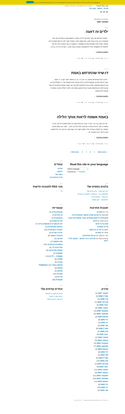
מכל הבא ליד (57, 247)
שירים (60, 277)
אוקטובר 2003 (102, 376)
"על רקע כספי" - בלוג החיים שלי (97, 191)
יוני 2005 (104, 323)
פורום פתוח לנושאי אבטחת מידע (85, 215)
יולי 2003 (104, 384)
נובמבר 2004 (103, 340)
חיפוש (99, 8)
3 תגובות (79, 58)
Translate (82, 172)
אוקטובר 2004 (102, 343)
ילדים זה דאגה (97, 32)
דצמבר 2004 (103, 337)
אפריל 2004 (103, 358)
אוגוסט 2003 (103, 381)
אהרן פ (105, 224)
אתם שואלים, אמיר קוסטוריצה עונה (82, 218)
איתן (105, 58)
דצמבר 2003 (103, 370)
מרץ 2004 (104, 361)
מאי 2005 (104, 325)
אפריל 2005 (103, 328)
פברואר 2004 (102, 364)
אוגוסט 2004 (103, 349)
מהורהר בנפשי (56, 236)
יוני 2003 (104, 387)
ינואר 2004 (103, 367)
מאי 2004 (104, 355)
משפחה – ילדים (55, 256)
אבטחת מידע (57, 212)
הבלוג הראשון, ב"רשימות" (53, 293)
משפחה (59, 253)
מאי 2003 (104, 390)
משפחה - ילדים (88, 58)
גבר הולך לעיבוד (102, 6)
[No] (123, 2)
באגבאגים (58, 218)
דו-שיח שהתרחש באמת (89, 73)
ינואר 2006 (103, 305)
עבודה (59, 262)
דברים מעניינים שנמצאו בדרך (50, 224)
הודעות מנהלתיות (55, 227)
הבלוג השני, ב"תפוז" (55, 296)
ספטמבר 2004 (102, 346)
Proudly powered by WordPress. (91, 400)
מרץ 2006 (104, 299)
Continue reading (101, 52)
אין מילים (58, 215)
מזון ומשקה (57, 241)
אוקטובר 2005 (102, 311)
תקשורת (59, 280)
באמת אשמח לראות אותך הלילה (82, 117)
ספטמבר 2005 (102, 314)
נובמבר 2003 (103, 373)
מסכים (99, 212)
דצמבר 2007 (103, 293)
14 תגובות (80, 143)
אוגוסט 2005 (103, 317)
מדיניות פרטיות (56, 177)
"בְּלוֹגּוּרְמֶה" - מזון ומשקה (100, 200)
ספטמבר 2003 (102, 378)
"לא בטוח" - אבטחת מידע (99, 197)
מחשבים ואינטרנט (54, 244)
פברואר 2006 (102, 302)
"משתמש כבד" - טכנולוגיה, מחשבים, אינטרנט (92, 194)
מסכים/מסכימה (30, 2)
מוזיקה (59, 238)
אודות (106, 8)
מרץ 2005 (104, 331)
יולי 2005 (104, 320)
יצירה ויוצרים (57, 233)
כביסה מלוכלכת (89, 236)
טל (107, 227)
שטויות (59, 274)
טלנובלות (104, 218)
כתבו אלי (92, 8)
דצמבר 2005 (103, 308)
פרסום (59, 268)
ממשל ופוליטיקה (55, 250)
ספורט (59, 259)
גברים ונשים (89, 143)
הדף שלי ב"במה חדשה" (54, 299)
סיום (95, 221)
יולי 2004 (104, 352)
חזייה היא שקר (95, 230)
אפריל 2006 (103, 296)
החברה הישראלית (55, 230)
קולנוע (59, 271)
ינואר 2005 (103, 334)
